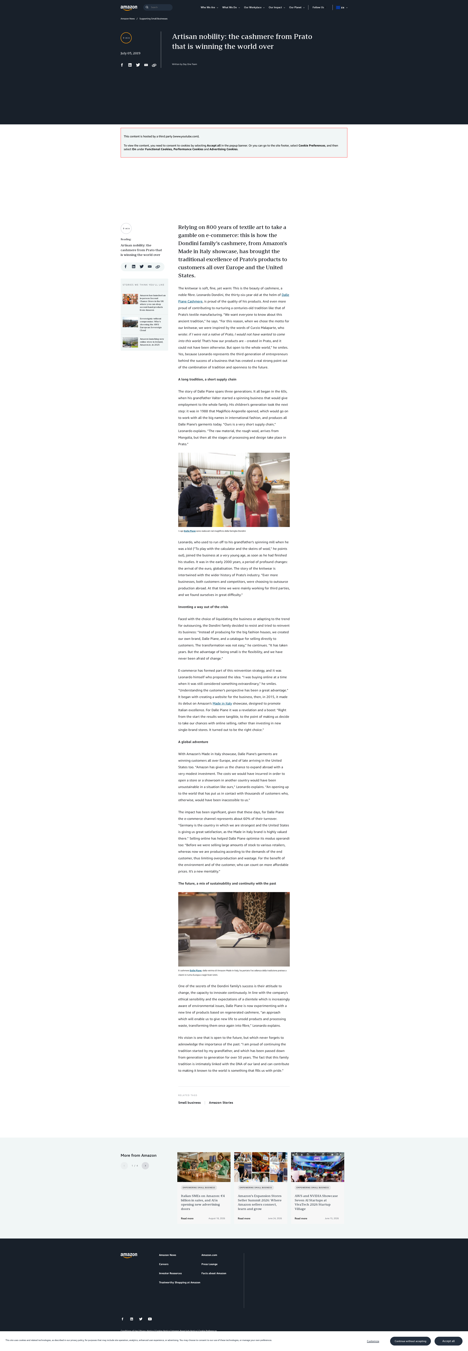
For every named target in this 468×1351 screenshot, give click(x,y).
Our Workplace (252, 7)
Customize (373, 1341)
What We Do (229, 7)
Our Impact (275, 7)
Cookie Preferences (208, 1330)
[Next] (145, 1165)
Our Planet (295, 7)
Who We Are (208, 7)
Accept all (448, 1341)
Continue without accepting (410, 1341)
